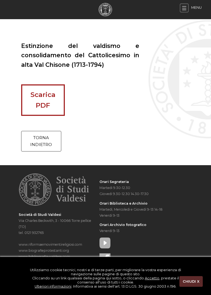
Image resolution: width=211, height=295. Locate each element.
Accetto (152, 278)
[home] (105, 9)
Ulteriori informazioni (53, 286)
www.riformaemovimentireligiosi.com (50, 244)
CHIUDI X (191, 281)
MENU (196, 7)
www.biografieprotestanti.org (44, 250)
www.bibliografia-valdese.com (44, 256)
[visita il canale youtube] (137, 242)
